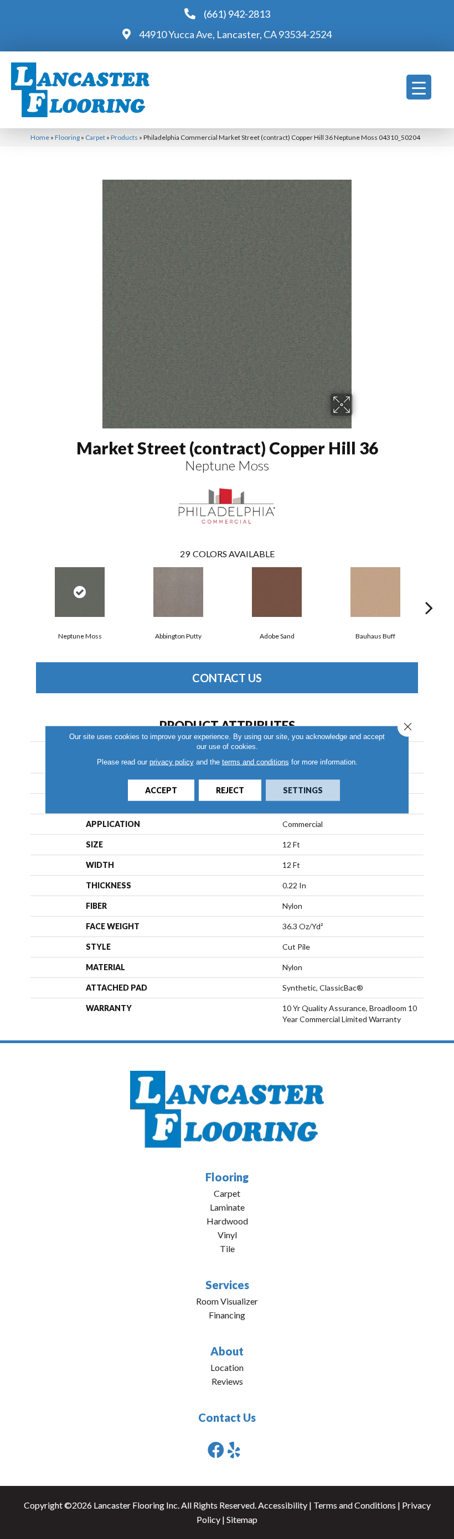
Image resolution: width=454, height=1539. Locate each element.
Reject (230, 790)
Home (39, 137)
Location (227, 1367)
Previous (25, 590)
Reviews (227, 1381)
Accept (161, 790)
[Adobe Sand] (277, 592)
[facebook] (216, 1449)
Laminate (227, 1207)
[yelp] (234, 1449)
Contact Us (227, 677)
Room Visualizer (227, 1301)
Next (429, 590)
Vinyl (227, 1234)
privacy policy (171, 762)
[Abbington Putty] (178, 592)
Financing (227, 1315)
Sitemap (241, 1519)
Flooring (67, 137)
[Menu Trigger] (418, 87)
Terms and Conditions (354, 1505)
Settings (303, 790)
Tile (227, 1248)
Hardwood (227, 1221)
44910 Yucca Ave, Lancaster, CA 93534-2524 (235, 34)
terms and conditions (255, 762)
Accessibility (282, 1505)
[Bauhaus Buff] (375, 592)
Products (124, 137)
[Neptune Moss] (79, 592)
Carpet (95, 137)
